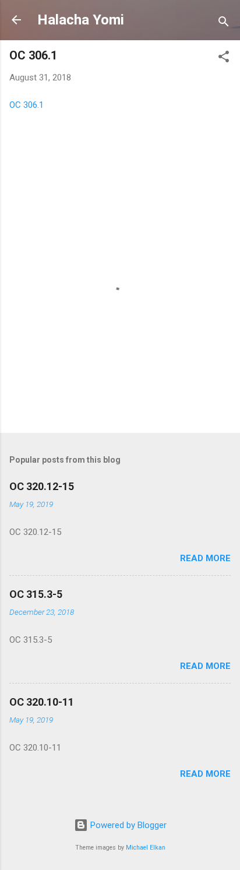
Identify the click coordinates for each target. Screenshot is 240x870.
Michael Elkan (145, 847)
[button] (224, 59)
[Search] (224, 23)
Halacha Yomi (80, 20)
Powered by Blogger (127, 825)
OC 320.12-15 (41, 486)
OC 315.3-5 (35, 594)
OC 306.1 (26, 105)
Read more (205, 558)
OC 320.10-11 (41, 702)
